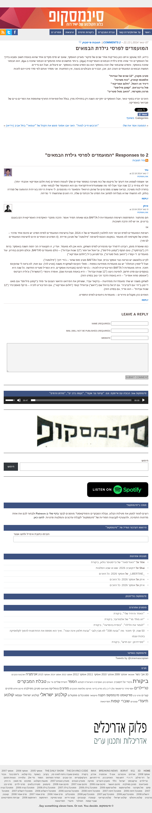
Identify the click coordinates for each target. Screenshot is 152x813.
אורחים (132, 774)
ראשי (147, 32)
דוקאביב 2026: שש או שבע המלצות (115, 567)
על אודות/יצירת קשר (130, 32)
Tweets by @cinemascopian (131, 658)
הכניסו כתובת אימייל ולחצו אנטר (31, 534)
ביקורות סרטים (86, 32)
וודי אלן (50, 682)
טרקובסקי (132, 781)
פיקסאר (93, 695)
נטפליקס (54, 688)
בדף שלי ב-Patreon (47, 513)
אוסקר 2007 (7, 770)
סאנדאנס (45, 688)
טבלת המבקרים (106, 32)
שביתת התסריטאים (10, 797)
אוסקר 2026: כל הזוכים (112, 573)
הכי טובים (67, 777)
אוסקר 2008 (144, 774)
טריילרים (141, 688)
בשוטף (130, 117)
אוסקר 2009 (121, 674)
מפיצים (64, 688)
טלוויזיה (21, 777)
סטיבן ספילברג (32, 688)
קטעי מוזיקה (56, 797)
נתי (146, 169)
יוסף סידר (129, 688)
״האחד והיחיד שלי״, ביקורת (129, 613)
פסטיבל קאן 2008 (85, 794)
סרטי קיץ (137, 695)
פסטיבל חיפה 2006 (133, 791)
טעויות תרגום (10, 777)
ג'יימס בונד (14, 774)
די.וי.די (130, 777)
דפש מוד (120, 777)
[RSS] (3, 34)
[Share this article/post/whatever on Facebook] (143, 115)
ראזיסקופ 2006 (29, 797)
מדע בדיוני (97, 688)
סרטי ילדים (20, 784)
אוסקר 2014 (56, 674)
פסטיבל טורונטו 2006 (69, 791)
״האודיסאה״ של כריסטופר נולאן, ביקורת (113, 562)
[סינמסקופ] (76, 14)
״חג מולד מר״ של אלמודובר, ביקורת (125, 619)
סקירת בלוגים (34, 784)
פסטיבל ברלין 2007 (67, 787)
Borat (124, 770)
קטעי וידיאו (70, 797)
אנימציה (31, 674)
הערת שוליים (60, 682)
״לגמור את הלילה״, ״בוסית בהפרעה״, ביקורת (119, 624)
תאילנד (79, 801)
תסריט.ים (56, 32)
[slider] (81, 400)
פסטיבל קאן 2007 (105, 794)
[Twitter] (9, 34)
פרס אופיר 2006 (55, 794)
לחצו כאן (39, 517)
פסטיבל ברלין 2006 (88, 787)
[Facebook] (15, 34)
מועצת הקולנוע (41, 781)
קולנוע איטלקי (135, 797)
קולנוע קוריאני (104, 797)
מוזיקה (88, 688)
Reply (145, 199)
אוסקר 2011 (94, 674)
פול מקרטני (138, 787)
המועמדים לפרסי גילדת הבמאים (112, 48)
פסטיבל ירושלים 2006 (45, 791)
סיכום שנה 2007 (79, 784)
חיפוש (145, 460)
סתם (148, 787)
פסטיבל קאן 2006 (125, 794)
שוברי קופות (120, 701)
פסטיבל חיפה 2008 (91, 791)
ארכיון (93, 774)
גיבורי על (127, 682)
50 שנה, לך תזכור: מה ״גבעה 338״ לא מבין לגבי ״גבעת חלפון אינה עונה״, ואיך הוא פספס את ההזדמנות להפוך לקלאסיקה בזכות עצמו (77, 633)
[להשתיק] (19, 400)
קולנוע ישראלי (53, 694)
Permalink (142, 176)
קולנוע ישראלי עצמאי (27, 695)
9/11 (133, 770)
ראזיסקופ (43, 797)
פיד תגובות (139, 160)
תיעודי (70, 801)
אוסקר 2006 (22, 770)
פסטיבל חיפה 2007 (112, 791)
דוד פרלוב (139, 777)
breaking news (108, 770)
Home (147, 770)
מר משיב (17, 781)
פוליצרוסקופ (124, 787)
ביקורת (140, 681)
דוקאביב (118, 682)
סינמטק (46, 784)
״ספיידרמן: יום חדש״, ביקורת (128, 641)
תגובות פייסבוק (91, 42)
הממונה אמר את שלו (134, 125)
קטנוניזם (134, 701)
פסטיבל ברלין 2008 (46, 787)
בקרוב (46, 774)
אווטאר (131, 674)
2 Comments (112, 42)
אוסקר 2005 (36, 770)
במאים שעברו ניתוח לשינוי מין (65, 774)
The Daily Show (54, 770)
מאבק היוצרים (103, 781)
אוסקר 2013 (67, 674)
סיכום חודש (18, 688)
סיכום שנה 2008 (61, 784)
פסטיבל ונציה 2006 (25, 787)
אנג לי (112, 774)
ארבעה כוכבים (18, 674)
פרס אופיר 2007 (37, 794)
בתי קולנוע (26, 774)
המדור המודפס (53, 777)
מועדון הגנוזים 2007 (59, 781)
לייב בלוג (107, 688)
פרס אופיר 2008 (19, 794)
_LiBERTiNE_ (137, 573)
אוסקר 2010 (107, 674)
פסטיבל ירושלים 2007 (22, 791)
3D (146, 674)
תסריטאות (105, 701)
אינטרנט (122, 774)
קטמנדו (91, 797)
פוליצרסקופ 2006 (108, 787)
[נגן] (143, 400)
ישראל (122, 781)
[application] (76, 400)
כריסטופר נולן (117, 688)
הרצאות (69, 32)
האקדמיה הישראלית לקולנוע (90, 682)
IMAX (93, 770)
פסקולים (72, 695)
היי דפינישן (95, 777)
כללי (114, 781)
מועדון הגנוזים (78, 781)
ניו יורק (7, 781)
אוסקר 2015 (44, 674)
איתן (145, 205)
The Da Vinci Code (77, 770)
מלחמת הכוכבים (77, 688)
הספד (72, 682)
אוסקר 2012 (79, 674)
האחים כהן (108, 682)
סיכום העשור (114, 784)
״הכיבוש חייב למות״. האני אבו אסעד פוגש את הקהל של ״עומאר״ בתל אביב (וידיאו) (52, 125)
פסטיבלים (83, 695)
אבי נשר (140, 674)
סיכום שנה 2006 (97, 784)
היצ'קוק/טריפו (81, 777)
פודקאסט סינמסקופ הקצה (115, 695)
